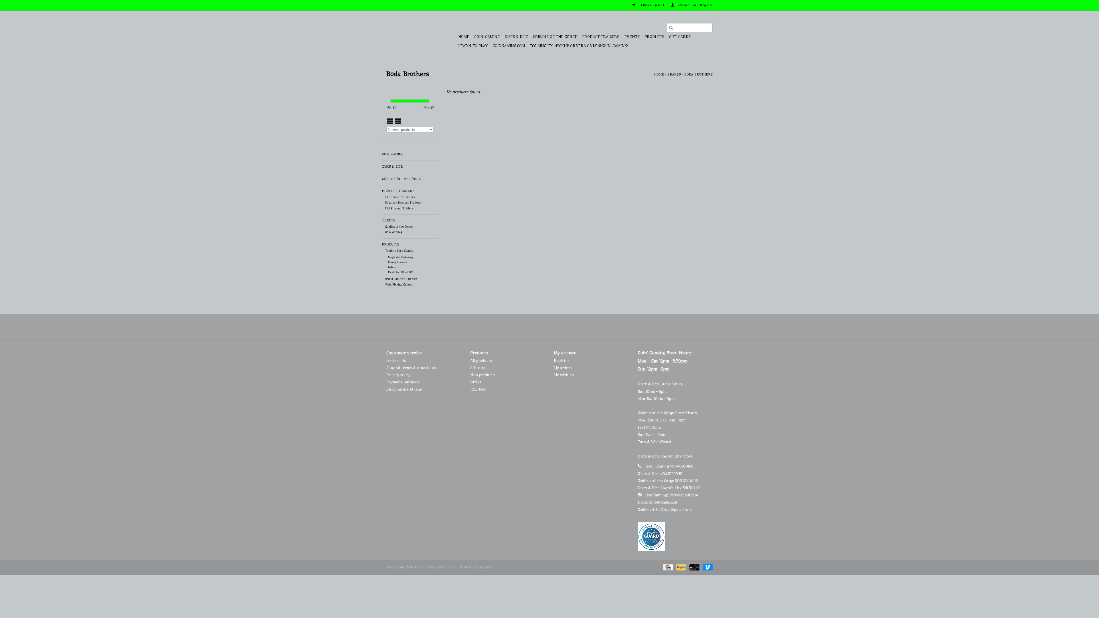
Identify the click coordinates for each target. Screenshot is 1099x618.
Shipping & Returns (404, 389)
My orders (563, 367)
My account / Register (695, 5)
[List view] (398, 121)
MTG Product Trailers (400, 197)
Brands (674, 74)
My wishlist (564, 375)
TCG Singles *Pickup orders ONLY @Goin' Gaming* (579, 45)
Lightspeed (486, 567)
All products (481, 360)
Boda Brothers (698, 74)
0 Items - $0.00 (652, 5)
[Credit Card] (667, 567)
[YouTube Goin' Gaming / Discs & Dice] (554, 327)
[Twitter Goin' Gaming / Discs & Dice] (544, 327)
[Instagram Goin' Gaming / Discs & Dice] (565, 327)
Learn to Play (473, 45)
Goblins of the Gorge (555, 36)
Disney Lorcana (397, 262)
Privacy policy (398, 375)
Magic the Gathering (400, 257)
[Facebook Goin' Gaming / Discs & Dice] (534, 327)
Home (463, 36)
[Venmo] (707, 567)
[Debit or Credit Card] (694, 567)
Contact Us (396, 360)
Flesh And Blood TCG (400, 272)
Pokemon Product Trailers (403, 203)
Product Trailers (600, 36)
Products (654, 36)
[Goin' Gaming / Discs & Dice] (421, 36)
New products (482, 375)
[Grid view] (390, 121)
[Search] (671, 27)
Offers (475, 382)
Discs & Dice (516, 36)
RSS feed (478, 389)
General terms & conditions (411, 367)
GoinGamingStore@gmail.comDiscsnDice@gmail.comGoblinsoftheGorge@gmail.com (668, 502)
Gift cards (680, 36)
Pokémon (393, 267)
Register (561, 360)
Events (632, 36)
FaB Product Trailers (399, 208)
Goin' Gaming (487, 36)
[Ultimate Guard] (675, 536)
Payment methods (403, 382)
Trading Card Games (399, 251)
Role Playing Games (398, 284)
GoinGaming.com (509, 45)
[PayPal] (680, 567)
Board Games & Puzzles (401, 279)
